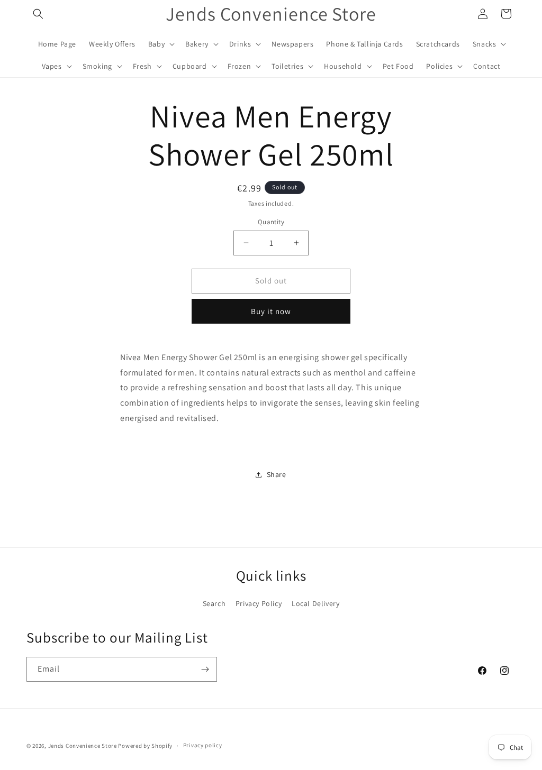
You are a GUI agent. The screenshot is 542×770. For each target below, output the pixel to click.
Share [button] (276, 474)
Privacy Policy (259, 603)
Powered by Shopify (145, 745)
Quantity (271, 221)
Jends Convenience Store (82, 745)
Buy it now (271, 311)
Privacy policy (202, 745)
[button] (38, 13)
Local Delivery (315, 603)
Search (214, 603)
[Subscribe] (204, 669)
